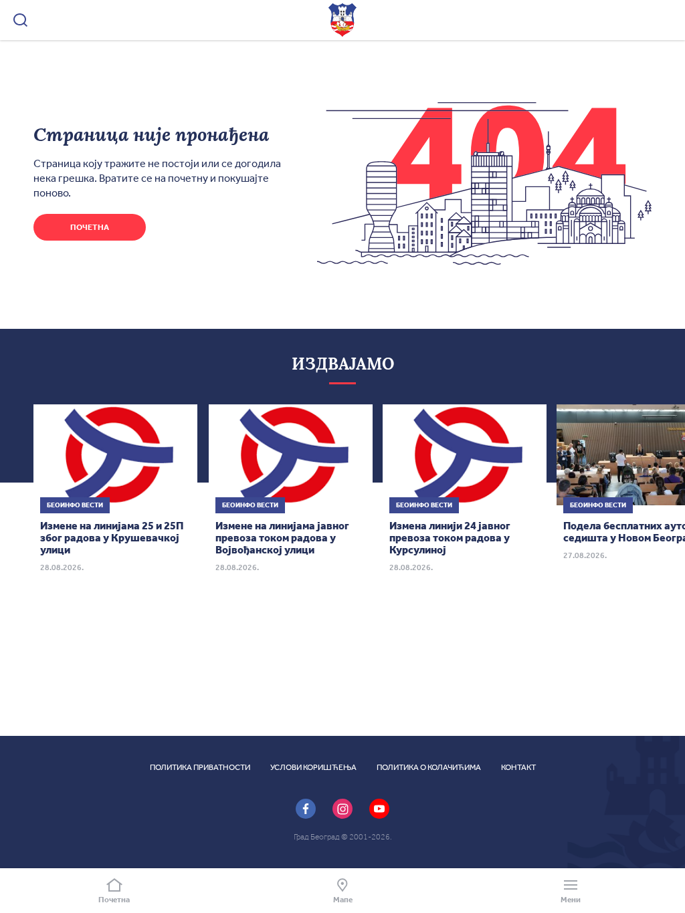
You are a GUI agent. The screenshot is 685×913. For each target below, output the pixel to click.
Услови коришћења (313, 767)
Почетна (89, 227)
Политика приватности (200, 767)
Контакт (518, 767)
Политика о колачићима (429, 767)
